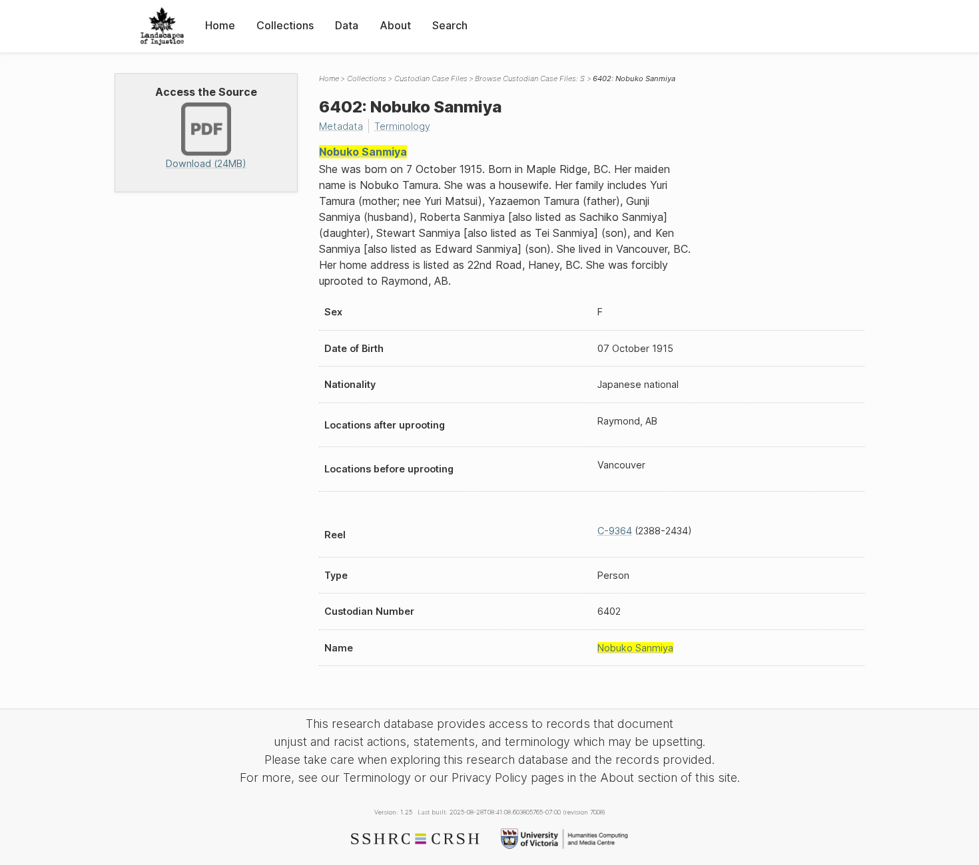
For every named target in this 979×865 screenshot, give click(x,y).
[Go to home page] (162, 26)
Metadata (341, 126)
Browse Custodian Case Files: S (530, 78)
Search (450, 25)
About (395, 25)
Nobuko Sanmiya (363, 151)
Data (346, 25)
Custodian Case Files (431, 78)
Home (220, 25)
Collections (285, 25)
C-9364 (614, 530)
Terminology (402, 126)
